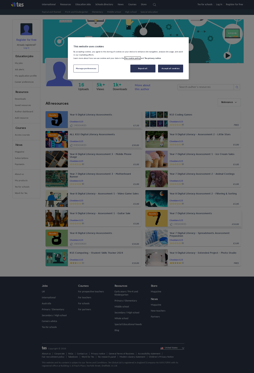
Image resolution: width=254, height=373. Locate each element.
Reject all (142, 68)
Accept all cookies (170, 68)
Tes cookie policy (132, 58)
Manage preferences (86, 68)
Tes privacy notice (152, 58)
